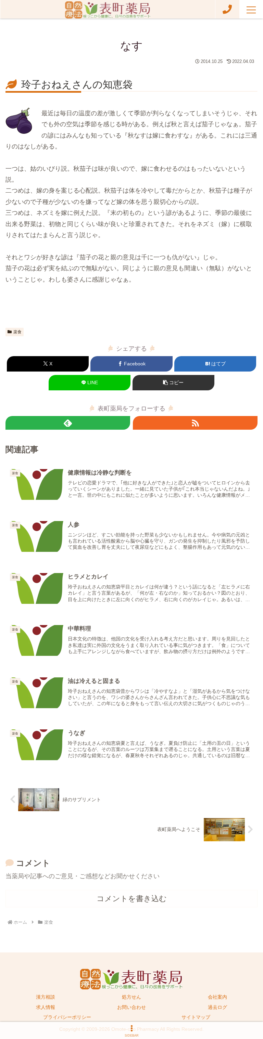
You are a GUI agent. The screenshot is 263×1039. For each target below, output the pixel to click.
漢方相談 (45, 997)
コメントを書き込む (132, 898)
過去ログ (217, 1007)
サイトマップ (195, 1017)
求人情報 (45, 1007)
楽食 (17, 331)
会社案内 (217, 997)
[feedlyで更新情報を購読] (67, 423)
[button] (173, 382)
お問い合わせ (131, 1007)
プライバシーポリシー (67, 1017)
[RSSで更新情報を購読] (195, 423)
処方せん (131, 997)
